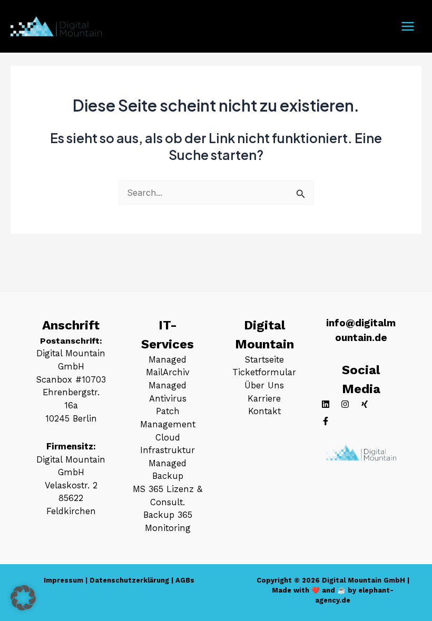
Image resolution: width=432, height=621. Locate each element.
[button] (23, 598)
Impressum (63, 580)
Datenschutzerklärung (129, 580)
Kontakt (264, 411)
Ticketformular (264, 372)
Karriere (264, 399)
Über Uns (264, 385)
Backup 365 (167, 515)
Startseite (264, 360)
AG (180, 580)
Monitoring (168, 528)
